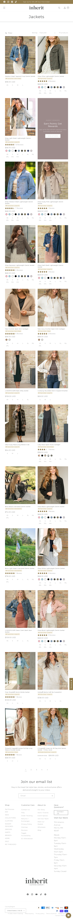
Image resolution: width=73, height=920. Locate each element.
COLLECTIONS (10, 818)
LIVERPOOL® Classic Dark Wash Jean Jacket (18, 631)
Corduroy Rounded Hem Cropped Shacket (53, 390)
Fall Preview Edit (9, 811)
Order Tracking (27, 816)
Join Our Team (43, 819)
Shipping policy (63, 913)
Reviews (24, 830)
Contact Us (25, 809)
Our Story (41, 809)
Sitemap (24, 827)
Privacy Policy (26, 824)
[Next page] (47, 770)
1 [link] (25, 770)
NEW (7, 815)
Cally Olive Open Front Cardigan (49, 444)
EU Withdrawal (27, 838)
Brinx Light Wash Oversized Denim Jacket (20, 568)
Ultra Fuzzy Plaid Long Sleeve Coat (17, 444)
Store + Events (43, 813)
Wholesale (42, 827)
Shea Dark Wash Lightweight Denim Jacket (50, 266)
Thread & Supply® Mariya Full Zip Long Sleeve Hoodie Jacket (18, 749)
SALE (7, 841)
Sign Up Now (53, 136)
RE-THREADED (10, 844)
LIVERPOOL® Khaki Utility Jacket (17, 390)
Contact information (61, 915)
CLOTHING (9, 821)
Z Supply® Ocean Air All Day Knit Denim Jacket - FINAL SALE (52, 749)
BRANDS (8, 835)
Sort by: (35, 33)
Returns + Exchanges (25, 820)
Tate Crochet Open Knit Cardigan (17, 329)
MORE (7, 838)
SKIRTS (7, 832)
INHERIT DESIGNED (9, 825)
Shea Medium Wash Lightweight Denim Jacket (19, 202)
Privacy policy (40, 913)
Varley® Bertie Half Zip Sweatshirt (50, 692)
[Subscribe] (52, 795)
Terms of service (51, 913)
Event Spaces (43, 816)
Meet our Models (41, 823)
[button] (4, 8)
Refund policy (29, 913)
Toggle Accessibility (26, 834)
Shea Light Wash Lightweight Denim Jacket (18, 139)
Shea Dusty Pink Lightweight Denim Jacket (50, 202)
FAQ (22, 813)
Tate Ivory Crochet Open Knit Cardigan (51, 329)
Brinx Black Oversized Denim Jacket (18, 506)
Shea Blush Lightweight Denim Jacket (51, 630)
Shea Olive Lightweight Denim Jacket (51, 76)
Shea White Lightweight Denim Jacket (51, 568)
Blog (39, 830)
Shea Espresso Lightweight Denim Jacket (19, 265)
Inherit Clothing (18, 913)
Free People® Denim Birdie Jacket (17, 692)
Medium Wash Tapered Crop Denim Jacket (20, 76)
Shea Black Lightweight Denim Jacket (51, 506)
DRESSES (8, 829)
